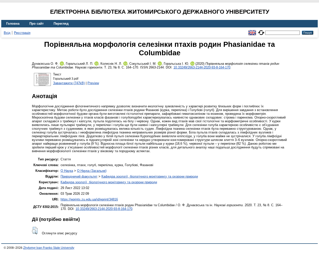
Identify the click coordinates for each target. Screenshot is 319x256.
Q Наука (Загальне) (91, 171)
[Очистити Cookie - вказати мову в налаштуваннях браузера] (261, 30)
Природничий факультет (79, 176)
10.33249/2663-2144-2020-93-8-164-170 (201, 67)
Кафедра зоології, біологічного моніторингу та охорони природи (149, 176)
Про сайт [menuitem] (36, 23)
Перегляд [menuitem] (61, 23)
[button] (35, 230)
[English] (252, 30)
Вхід (7, 33)
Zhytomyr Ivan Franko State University (48, 247)
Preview (93, 83)
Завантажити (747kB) (69, 83)
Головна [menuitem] (12, 23)
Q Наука (67, 171)
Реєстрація (22, 33)
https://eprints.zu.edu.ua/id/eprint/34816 (89, 199)
